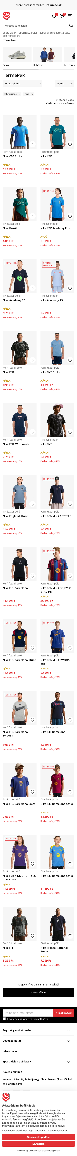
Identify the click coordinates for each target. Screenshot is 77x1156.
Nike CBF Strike (12, 156)
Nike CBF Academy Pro (55, 228)
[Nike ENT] (20, 348)
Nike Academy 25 (14, 300)
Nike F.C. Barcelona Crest (19, 804)
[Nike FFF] (20, 924)
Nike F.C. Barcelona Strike (19, 660)
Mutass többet (38, 992)
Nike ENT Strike (50, 372)
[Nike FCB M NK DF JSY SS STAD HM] (57, 564)
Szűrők (60, 83)
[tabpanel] (17, 57)
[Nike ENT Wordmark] (20, 420)
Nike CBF (46, 156)
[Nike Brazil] (20, 204)
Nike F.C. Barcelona (15, 588)
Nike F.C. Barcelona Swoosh (15, 733)
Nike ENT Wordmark (16, 444)
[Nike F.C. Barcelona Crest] (20, 780)
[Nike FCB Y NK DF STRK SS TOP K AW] (20, 852)
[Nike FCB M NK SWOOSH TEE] (57, 636)
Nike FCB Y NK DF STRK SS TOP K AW (19, 877)
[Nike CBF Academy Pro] (57, 204)
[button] (38, 25)
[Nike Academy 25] (20, 276)
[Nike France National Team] (57, 924)
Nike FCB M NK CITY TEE (55, 516)
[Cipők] (17, 54)
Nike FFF (8, 947)
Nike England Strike (15, 516)
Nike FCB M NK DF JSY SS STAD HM (55, 589)
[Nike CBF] (57, 132)
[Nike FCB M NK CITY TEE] (57, 492)
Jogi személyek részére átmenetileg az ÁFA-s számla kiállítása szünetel (38, 5)
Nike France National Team (54, 949)
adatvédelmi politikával (36, 1019)
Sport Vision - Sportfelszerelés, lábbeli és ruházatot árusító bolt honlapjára (36, 34)
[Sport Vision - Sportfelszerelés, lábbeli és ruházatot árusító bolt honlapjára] (6, 16)
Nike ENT (9, 372)
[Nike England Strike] (20, 492)
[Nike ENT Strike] (57, 348)
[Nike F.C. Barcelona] (20, 564)
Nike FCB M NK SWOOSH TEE (55, 661)
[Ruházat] (47, 54)
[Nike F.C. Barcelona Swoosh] (20, 708)
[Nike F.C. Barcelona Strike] (20, 636)
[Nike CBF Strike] (20, 132)
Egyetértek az (28, 1019)
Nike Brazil (10, 228)
